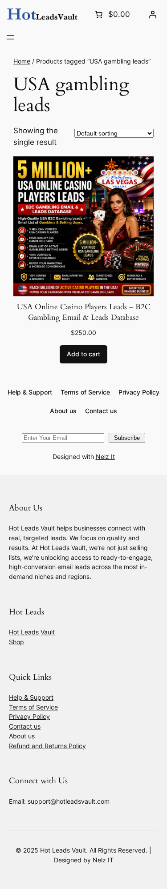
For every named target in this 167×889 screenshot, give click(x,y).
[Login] (152, 14)
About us (22, 736)
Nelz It (105, 456)
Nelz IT (103, 860)
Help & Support (31, 697)
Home (21, 61)
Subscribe (127, 438)
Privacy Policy (29, 716)
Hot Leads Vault (32, 632)
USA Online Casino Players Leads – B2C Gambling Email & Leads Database (84, 312)
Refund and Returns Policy (47, 745)
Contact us (25, 726)
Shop (16, 642)
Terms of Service (33, 707)
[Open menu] (10, 37)
